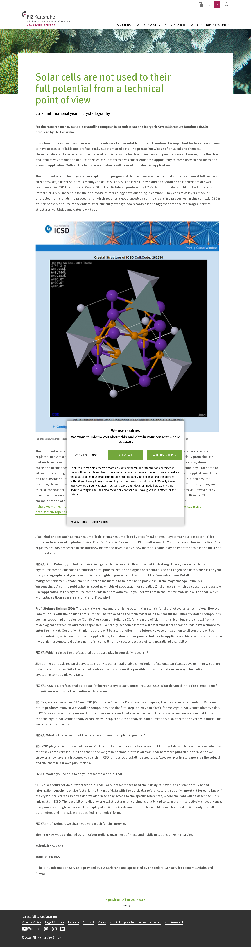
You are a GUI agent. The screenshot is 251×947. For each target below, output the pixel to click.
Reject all (125, 455)
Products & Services (151, 24)
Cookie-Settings (86, 455)
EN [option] (217, 5)
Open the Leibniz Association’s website (217, 926)
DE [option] (210, 5)
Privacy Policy (78, 521)
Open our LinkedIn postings (62, 929)
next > (141, 899)
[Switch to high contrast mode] (201, 4)
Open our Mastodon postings (46, 929)
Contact (88, 922)
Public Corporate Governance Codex (135, 922)
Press (102, 922)
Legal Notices (99, 521)
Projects (195, 24)
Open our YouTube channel (31, 929)
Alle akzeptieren (164, 455)
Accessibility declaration (39, 916)
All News (128, 899)
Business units (217, 24)
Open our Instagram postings (54, 929)
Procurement (174, 922)
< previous (113, 899)
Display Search (227, 4)
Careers (73, 922)
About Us (124, 24)
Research (177, 24)
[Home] (46, 18)
